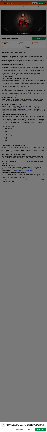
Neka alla (30, 429)
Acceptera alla (40, 429)
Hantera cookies (19, 429)
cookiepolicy (41, 425)
